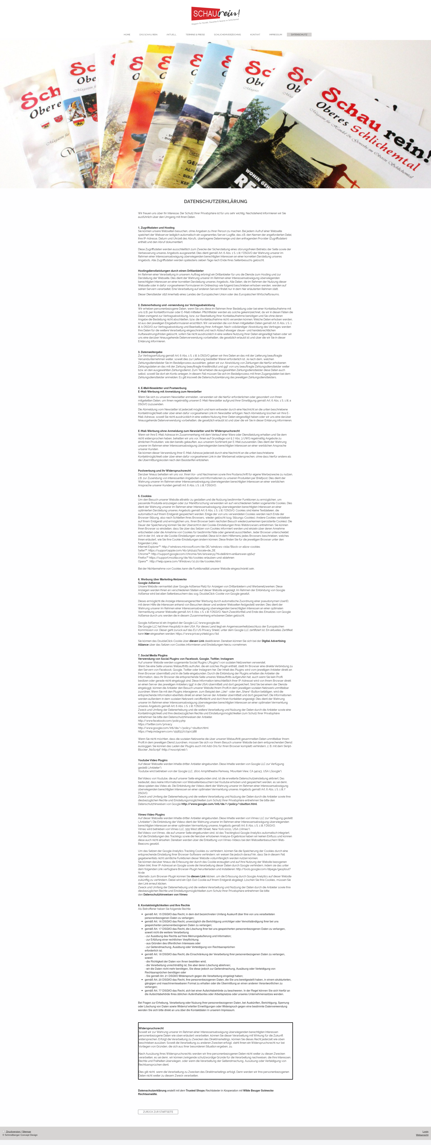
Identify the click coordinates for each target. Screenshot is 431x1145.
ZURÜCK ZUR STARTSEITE (158, 1112)
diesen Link (196, 641)
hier (147, 633)
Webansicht (422, 1135)
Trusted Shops (195, 1090)
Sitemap (26, 1131)
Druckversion (13, 1131)
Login (425, 1131)
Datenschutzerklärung (152, 1090)
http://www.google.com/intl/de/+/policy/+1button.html (219, 804)
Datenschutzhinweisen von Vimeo (165, 894)
